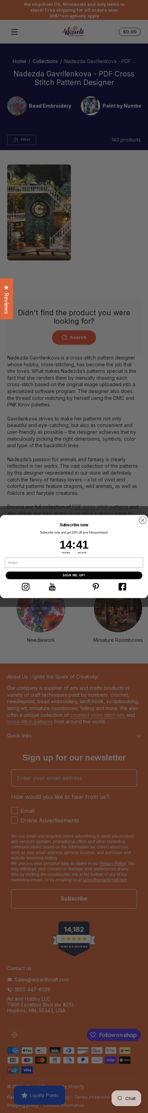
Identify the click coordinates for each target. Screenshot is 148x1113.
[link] (25, 586)
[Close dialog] (142, 520)
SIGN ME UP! (74, 575)
